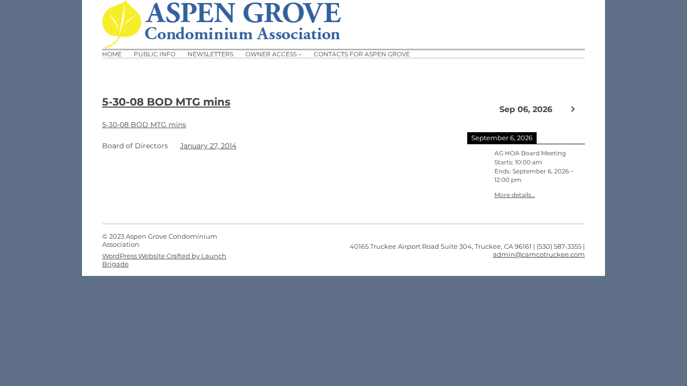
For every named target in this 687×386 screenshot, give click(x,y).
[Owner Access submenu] (300, 54)
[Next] (573, 109)
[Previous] (479, 109)
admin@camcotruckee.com (539, 254)
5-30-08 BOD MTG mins (166, 101)
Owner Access (271, 54)
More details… (514, 195)
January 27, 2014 (208, 145)
